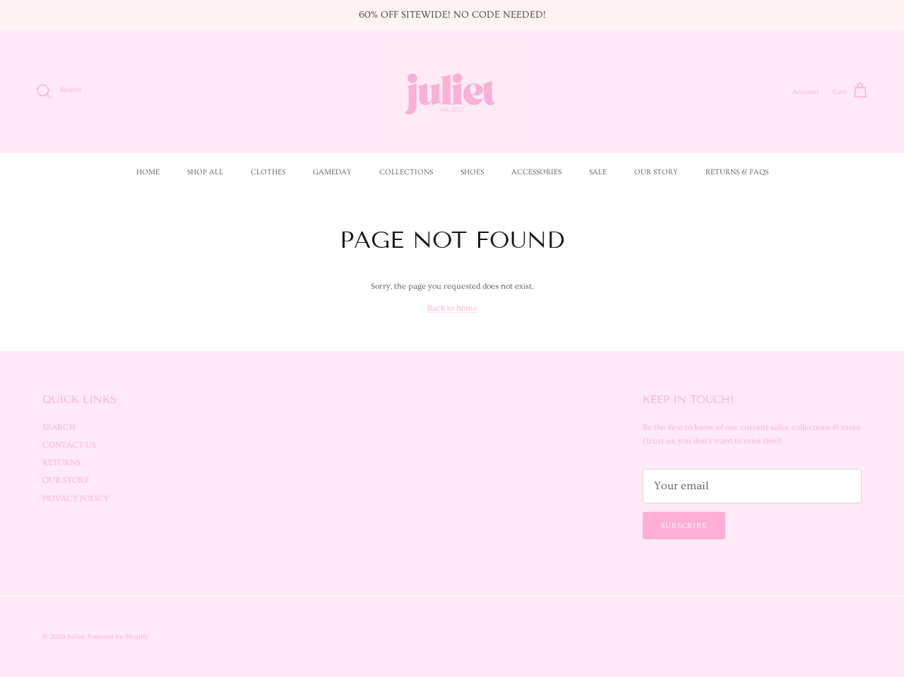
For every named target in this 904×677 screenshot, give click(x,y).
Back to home (452, 308)
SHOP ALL (205, 171)
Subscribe (684, 525)
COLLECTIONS (406, 171)
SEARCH (59, 427)
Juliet (76, 637)
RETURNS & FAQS (737, 171)
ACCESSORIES (536, 171)
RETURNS (61, 462)
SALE (598, 171)
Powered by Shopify (118, 637)
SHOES (472, 171)
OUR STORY (656, 171)
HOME (148, 171)
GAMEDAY (332, 171)
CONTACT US (69, 445)
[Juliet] (452, 91)
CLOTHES (268, 171)
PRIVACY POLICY (75, 498)
